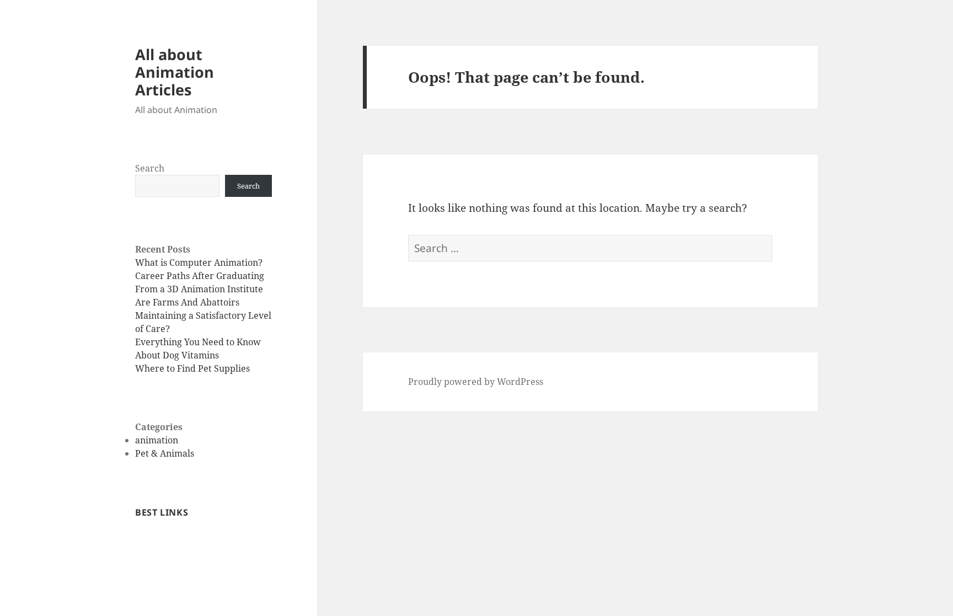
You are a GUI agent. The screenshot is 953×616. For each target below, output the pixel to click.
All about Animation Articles (174, 72)
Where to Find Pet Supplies (192, 368)
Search (149, 168)
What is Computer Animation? (199, 262)
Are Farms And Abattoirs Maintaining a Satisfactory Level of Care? (203, 315)
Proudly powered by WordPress (475, 382)
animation (156, 440)
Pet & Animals (164, 453)
